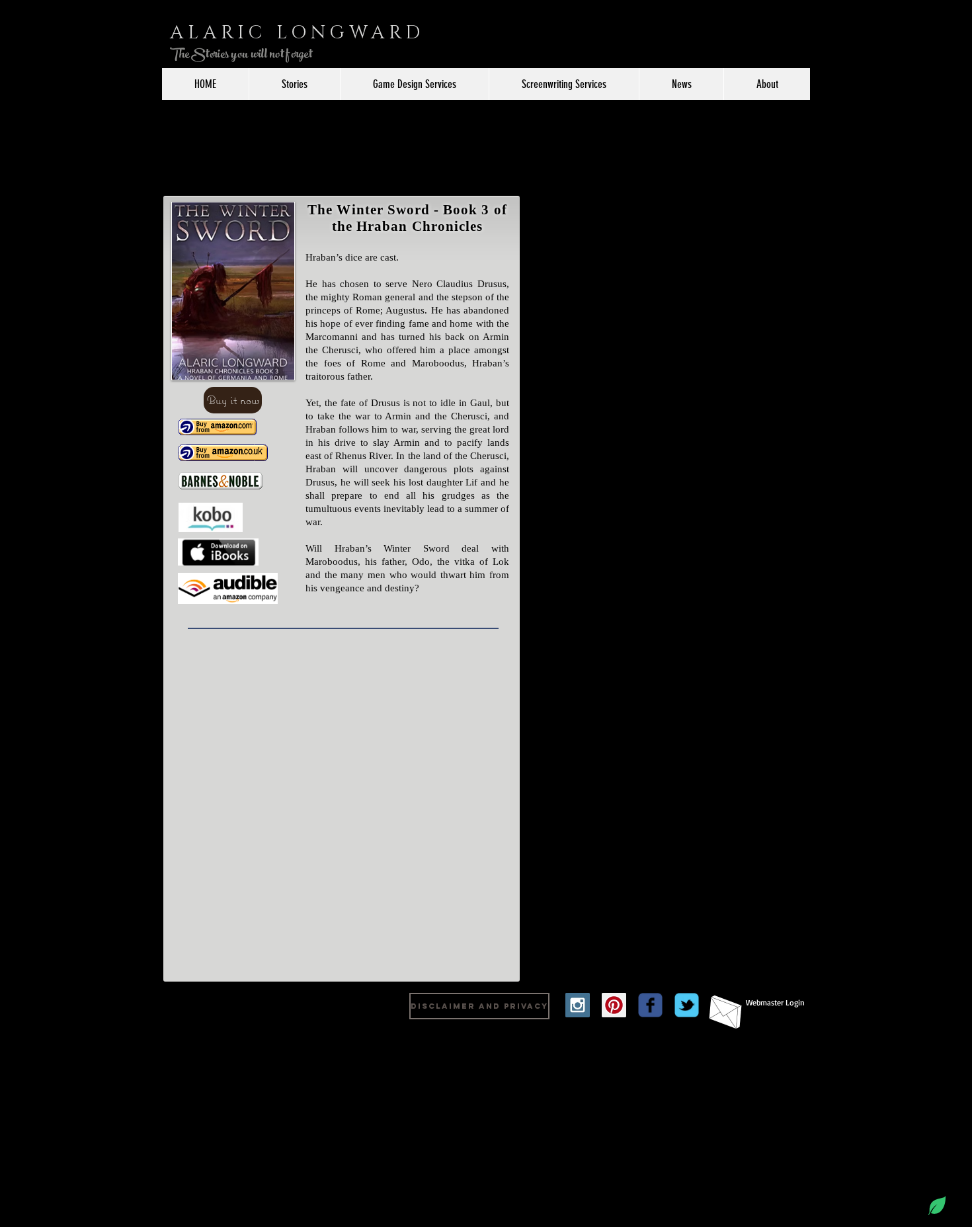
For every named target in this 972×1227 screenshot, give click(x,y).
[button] (233, 400)
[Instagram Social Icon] (577, 1005)
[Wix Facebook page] (650, 1005)
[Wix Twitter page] (686, 1005)
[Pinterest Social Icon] (614, 1005)
